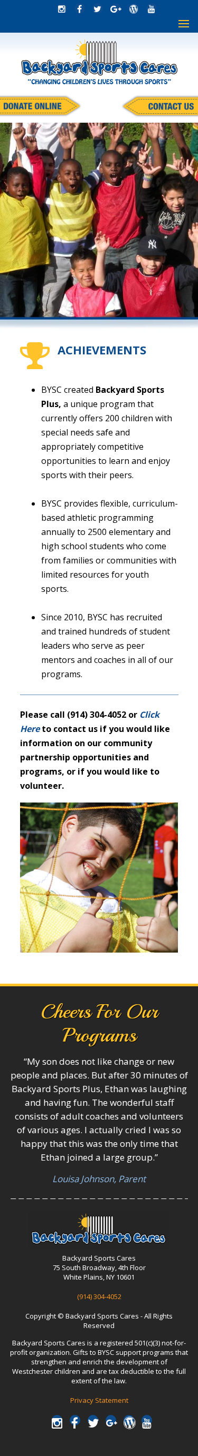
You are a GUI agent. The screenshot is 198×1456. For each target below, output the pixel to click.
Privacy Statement (99, 1400)
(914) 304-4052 (99, 1296)
